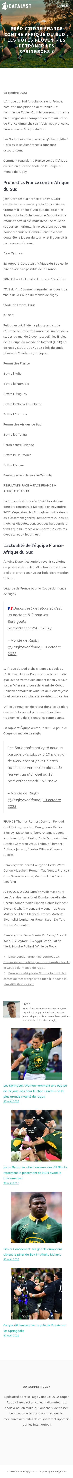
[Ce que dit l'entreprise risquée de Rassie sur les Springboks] (36, 1316)
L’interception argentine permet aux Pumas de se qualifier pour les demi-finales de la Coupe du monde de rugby (36, 962)
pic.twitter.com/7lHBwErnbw (32, 780)
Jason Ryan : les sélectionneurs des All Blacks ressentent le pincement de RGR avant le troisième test (35, 1172)
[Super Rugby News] (16, 6)
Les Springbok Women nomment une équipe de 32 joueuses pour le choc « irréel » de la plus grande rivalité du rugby (35, 1091)
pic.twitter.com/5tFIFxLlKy (29, 628)
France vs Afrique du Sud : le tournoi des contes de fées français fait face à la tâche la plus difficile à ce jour (35, 978)
